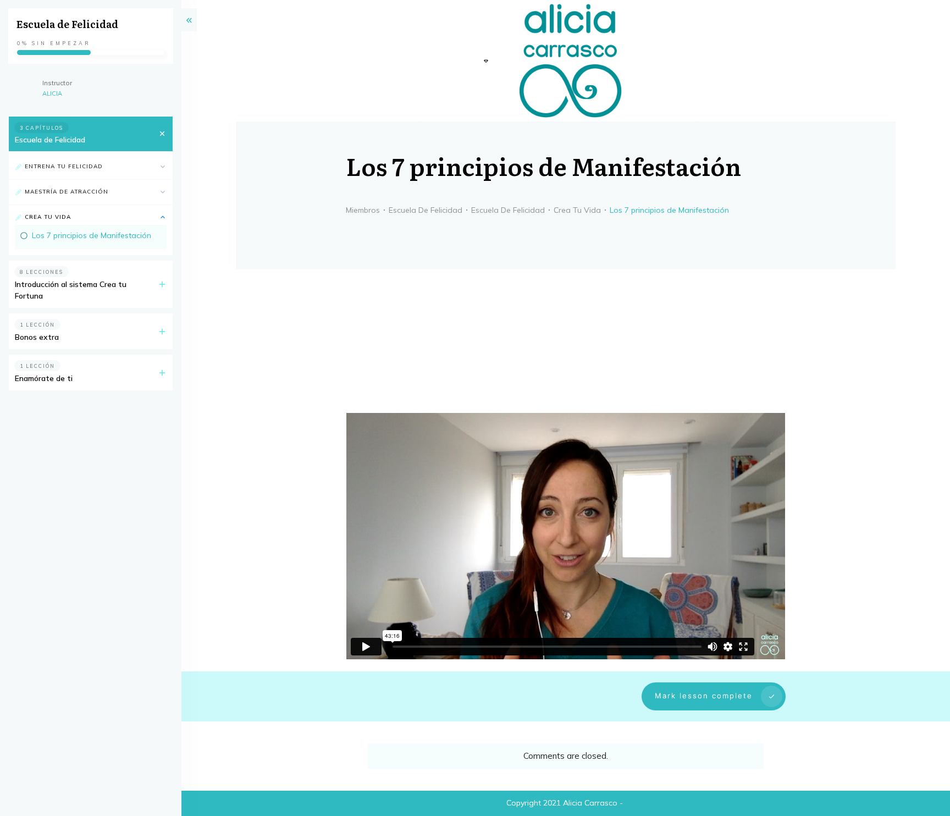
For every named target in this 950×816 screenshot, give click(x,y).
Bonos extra (37, 337)
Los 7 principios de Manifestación (91, 235)
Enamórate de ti (44, 378)
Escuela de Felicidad (50, 140)
